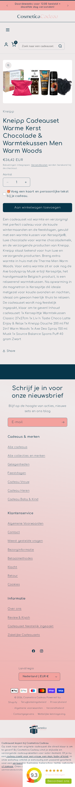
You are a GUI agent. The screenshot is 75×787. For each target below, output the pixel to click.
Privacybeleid (58, 702)
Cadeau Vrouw (18, 481)
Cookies (14, 584)
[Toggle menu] (8, 30)
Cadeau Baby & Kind (23, 499)
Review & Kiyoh (19, 617)
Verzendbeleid (55, 708)
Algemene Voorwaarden (25, 523)
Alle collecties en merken (26, 455)
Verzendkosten (39, 165)
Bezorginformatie (21, 549)
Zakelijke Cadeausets (24, 634)
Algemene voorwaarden (28, 708)
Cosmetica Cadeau (34, 697)
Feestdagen (17, 473)
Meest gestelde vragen (25, 540)
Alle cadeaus (17, 447)
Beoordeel (58, 781)
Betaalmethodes (20, 558)
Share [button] (11, 350)
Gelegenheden (18, 464)
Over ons (15, 608)
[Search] (60, 46)
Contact (14, 532)
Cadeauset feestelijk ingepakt (30, 626)
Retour (13, 575)
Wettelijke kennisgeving (51, 714)
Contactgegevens (23, 714)
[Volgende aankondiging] (68, 5)
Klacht (12, 567)
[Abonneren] (63, 422)
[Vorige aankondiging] (7, 5)
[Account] (6, 44)
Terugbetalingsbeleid (34, 702)
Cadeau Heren (18, 490)
